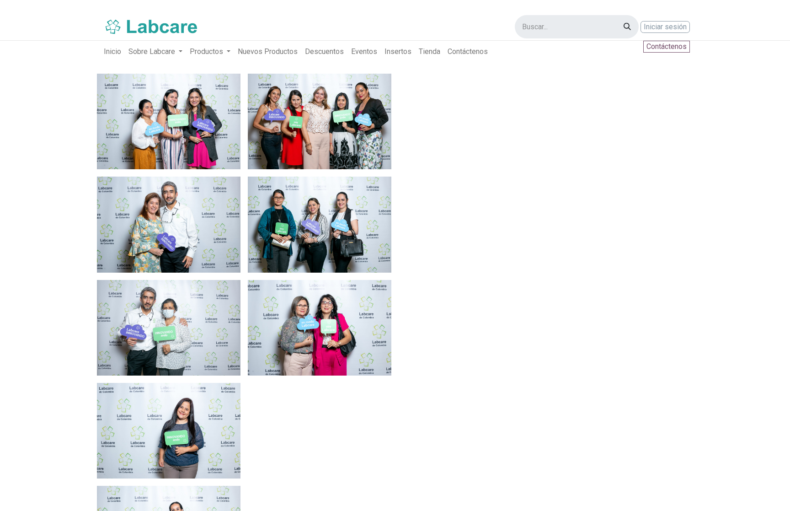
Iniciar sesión (665, 26)
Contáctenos (666, 46)
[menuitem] (112, 52)
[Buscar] (627, 26)
